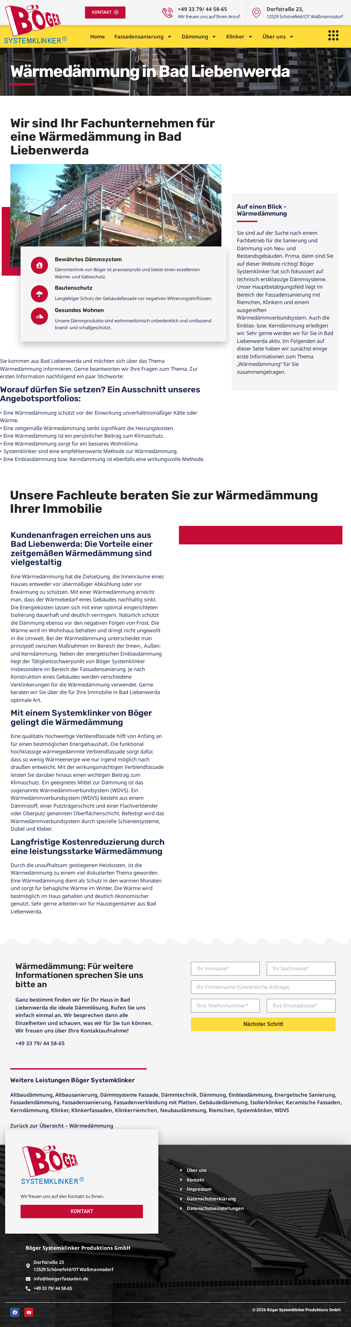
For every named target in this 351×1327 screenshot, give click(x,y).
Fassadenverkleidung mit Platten (155, 1102)
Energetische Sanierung (305, 1094)
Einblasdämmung (250, 1094)
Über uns (274, 36)
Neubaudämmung (183, 1110)
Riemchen (221, 1110)
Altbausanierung (76, 1094)
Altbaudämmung (31, 1094)
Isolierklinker (266, 1102)
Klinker (235, 36)
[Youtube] (28, 1312)
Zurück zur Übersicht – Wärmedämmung (61, 1125)
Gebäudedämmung (223, 1102)
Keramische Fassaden (313, 1102)
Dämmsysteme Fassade (129, 1094)
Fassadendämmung (34, 1102)
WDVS (282, 1110)
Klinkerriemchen (136, 1110)
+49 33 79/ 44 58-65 (202, 8)
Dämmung (195, 36)
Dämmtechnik (179, 1094)
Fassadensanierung (139, 36)
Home (97, 36)
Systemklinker (254, 1110)
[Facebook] (14, 1312)
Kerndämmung (29, 1110)
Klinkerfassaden (91, 1110)
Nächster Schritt (263, 1024)
